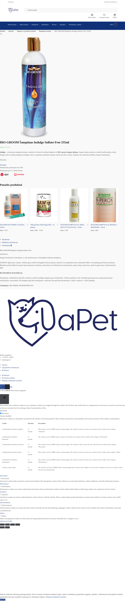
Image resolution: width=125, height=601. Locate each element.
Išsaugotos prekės (104, 17)
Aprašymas (6, 239)
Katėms (11, 31)
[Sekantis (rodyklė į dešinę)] (7, 527)
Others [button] (2, 513)
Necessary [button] (3, 411)
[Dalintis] (7, 525)
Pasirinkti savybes (44, 233)
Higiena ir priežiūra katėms (26, 31)
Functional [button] (3, 476)
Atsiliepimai (7, 245)
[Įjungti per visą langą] (12, 525)
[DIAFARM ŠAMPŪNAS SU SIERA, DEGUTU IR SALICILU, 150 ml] (74, 205)
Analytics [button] (3, 492)
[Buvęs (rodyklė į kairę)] (2, 527)
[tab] (63, 239)
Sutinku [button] (2, 600)
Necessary (5, 413)
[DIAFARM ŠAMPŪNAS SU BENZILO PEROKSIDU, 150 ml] (104, 205)
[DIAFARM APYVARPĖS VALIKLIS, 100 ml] (13, 205)
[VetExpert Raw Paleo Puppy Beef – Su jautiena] (44, 205)
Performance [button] (4, 484)
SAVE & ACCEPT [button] (6, 521)
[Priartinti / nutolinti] (17, 525)
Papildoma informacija (10, 242)
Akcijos (115, 17)
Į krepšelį (13, 233)
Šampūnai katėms (45, 31)
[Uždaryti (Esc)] (2, 525)
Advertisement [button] (5, 502)
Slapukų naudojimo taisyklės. (56, 597)
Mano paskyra (92, 17)
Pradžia (2, 31)
